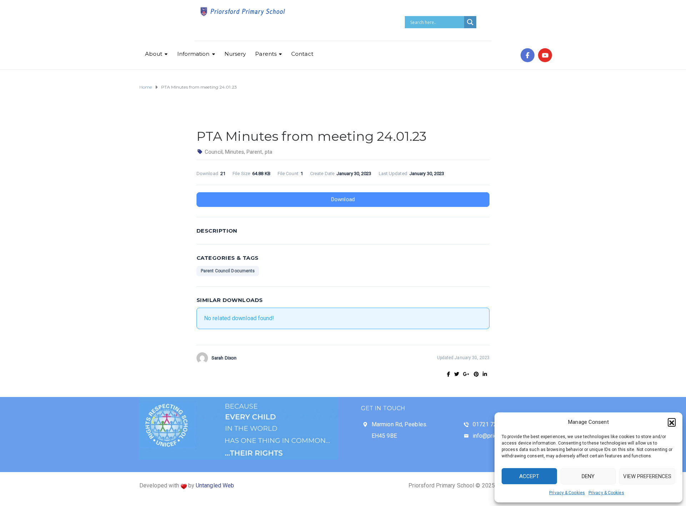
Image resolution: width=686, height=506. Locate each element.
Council (214, 152)
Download (343, 199)
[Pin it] (476, 374)
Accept (529, 476)
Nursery (235, 53)
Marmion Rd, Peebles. (399, 424)
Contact (302, 53)
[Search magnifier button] (470, 22)
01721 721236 (491, 424)
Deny (588, 476)
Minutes (234, 152)
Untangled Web (215, 485)
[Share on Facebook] (448, 374)
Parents (266, 53)
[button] (671, 422)
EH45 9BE (384, 435)
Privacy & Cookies (567, 492)
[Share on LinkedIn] (485, 374)
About (154, 53)
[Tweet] (456, 374)
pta (268, 152)
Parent (254, 152)
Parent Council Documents (228, 270)
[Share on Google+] (466, 374)
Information (193, 53)
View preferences (647, 476)
